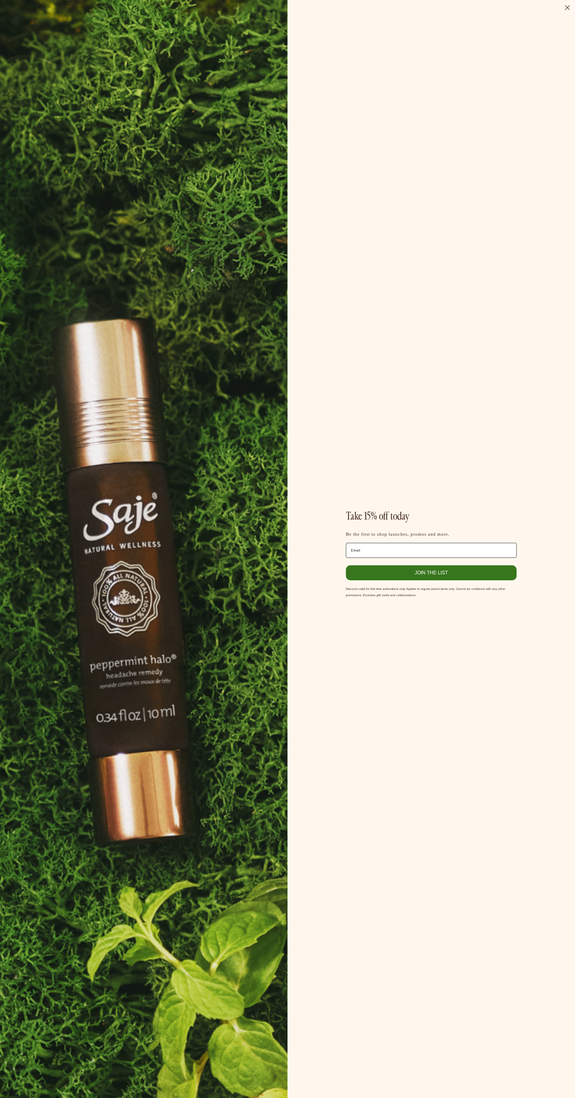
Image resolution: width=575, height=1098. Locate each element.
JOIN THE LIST (431, 572)
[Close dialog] (567, 7)
